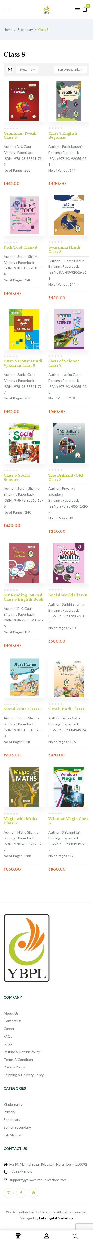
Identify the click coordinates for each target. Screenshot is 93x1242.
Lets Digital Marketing (56, 1218)
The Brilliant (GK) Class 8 (65, 477)
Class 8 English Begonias (62, 135)
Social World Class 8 (67, 595)
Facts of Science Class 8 (64, 363)
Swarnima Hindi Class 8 (64, 249)
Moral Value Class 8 (22, 709)
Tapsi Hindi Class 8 (67, 709)
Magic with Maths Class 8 (20, 821)
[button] (84, 9)
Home (8, 30)
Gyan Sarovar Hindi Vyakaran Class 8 (23, 363)
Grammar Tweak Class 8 (20, 135)
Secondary (25, 30)
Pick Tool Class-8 (20, 247)
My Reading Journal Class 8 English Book (23, 597)
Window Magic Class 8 (68, 821)
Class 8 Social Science (17, 477)
